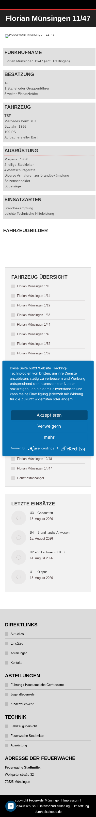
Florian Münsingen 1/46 (33, 334)
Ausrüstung (19, 745)
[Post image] (18, 518)
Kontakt (16, 663)
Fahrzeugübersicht (24, 726)
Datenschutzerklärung (54, 806)
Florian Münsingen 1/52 (33, 344)
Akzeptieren (49, 415)
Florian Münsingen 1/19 (33, 305)
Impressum (71, 800)
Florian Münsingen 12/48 (34, 459)
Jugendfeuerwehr (23, 694)
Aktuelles (17, 634)
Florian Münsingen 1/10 (33, 286)
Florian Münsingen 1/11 (33, 296)
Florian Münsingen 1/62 (33, 353)
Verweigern (49, 426)
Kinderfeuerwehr (22, 704)
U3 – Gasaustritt (41, 513)
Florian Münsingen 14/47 (34, 468)
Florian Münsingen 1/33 (33, 315)
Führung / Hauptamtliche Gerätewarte (37, 685)
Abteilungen (19, 653)
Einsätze (17, 643)
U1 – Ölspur (38, 572)
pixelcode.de (53, 812)
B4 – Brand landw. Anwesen (49, 532)
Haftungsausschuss (21, 806)
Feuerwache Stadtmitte (27, 736)
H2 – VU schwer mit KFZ (47, 552)
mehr (49, 437)
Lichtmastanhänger (30, 478)
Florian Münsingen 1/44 (33, 324)
